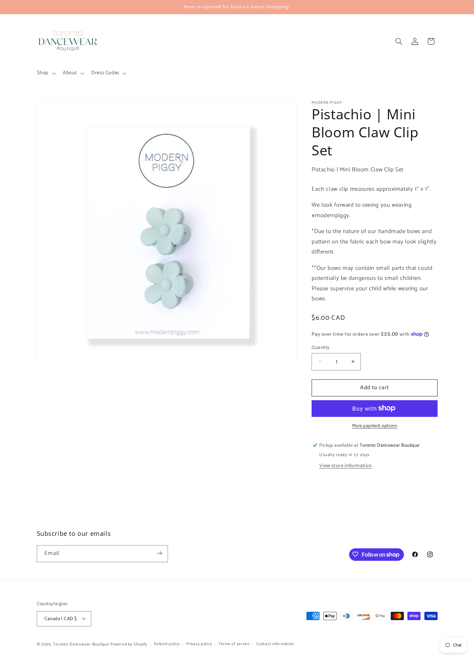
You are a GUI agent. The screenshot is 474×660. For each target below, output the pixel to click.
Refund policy (167, 644)
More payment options (374, 425)
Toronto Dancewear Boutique (81, 644)
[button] (45, 73)
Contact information (275, 644)
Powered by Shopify (128, 644)
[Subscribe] (159, 553)
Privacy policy (199, 644)
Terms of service (234, 644)
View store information (345, 465)
